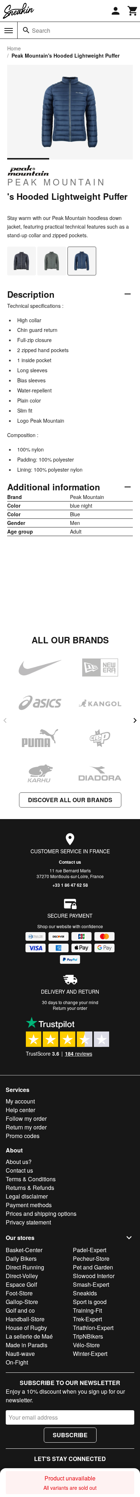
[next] (135, 720)
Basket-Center (24, 1250)
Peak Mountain (56, 181)
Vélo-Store (86, 1345)
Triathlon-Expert (93, 1327)
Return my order (26, 1127)
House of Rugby (26, 1327)
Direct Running (25, 1267)
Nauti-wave (20, 1353)
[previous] (5, 720)
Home (14, 48)
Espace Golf (21, 1284)
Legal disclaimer (27, 1196)
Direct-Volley (22, 1276)
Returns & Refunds (30, 1187)
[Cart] (133, 11)
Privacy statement (28, 1222)
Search (41, 30)
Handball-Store (25, 1319)
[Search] (26, 30)
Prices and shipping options (41, 1213)
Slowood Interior (94, 1276)
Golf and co (20, 1310)
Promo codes (22, 1136)
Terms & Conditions (31, 1179)
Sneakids (85, 1293)
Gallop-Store (22, 1302)
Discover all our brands (70, 800)
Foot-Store (19, 1293)
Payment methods (29, 1205)
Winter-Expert (90, 1353)
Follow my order (26, 1118)
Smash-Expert (91, 1284)
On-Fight (17, 1362)
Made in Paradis (26, 1345)
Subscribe (70, 1435)
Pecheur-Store (91, 1258)
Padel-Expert (89, 1250)
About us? (19, 1161)
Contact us (70, 862)
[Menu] (8, 30)
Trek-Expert (87, 1319)
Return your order (70, 1008)
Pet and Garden (93, 1267)
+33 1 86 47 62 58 (70, 885)
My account (20, 1101)
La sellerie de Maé (29, 1336)
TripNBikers (88, 1336)
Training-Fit (87, 1310)
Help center (20, 1110)
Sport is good (90, 1302)
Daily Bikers (21, 1258)
